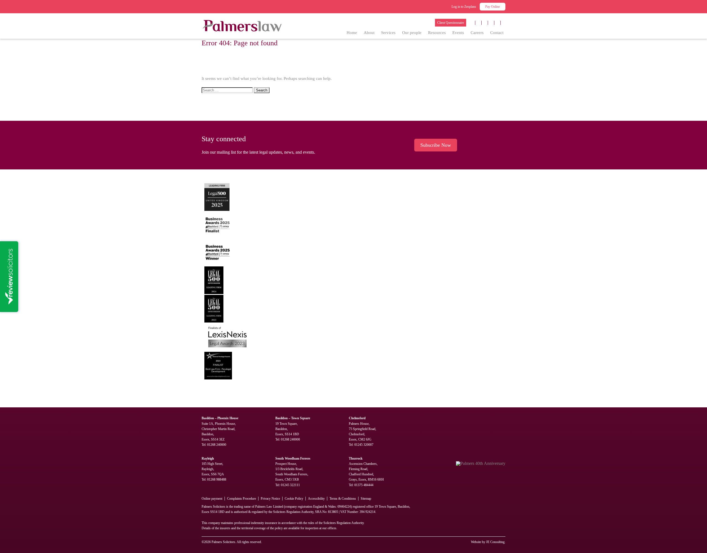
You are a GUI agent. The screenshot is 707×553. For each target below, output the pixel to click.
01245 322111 (290, 485)
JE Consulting (495, 542)
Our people (411, 32)
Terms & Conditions (342, 498)
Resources (437, 32)
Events (458, 32)
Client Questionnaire (450, 23)
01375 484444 (363, 485)
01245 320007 (363, 445)
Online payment (212, 498)
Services (388, 32)
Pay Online (492, 7)
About (369, 32)
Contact (496, 32)
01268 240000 (216, 445)
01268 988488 (216, 479)
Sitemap (366, 498)
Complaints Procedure (241, 498)
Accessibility (316, 498)
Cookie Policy (294, 498)
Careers (477, 32)
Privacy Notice (270, 498)
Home (352, 32)
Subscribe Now (435, 145)
